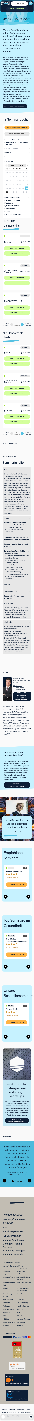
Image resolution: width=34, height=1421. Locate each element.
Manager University (13, 1254)
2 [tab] (15, 1181)
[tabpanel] (17, 1160)
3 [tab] (18, 1181)
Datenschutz (21, 1409)
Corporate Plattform (10, 1277)
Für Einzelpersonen (13, 1231)
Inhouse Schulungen (13, 1240)
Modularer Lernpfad (24, 1283)
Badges (5, 1288)
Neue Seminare (8, 1299)
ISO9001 (20, 1309)
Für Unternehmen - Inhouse (17, 128)
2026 (21, 165)
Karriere (20, 1316)
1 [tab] (13, 1181)
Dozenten (20, 1299)
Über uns (6, 1326)
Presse (5, 1316)
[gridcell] (6, 172)
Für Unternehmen (12, 1236)
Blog (18, 1312)
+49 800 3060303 (20, 689)
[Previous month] (6, 165)
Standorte (6, 1303)
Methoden (6, 1306)
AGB (28, 1409)
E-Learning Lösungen (14, 1250)
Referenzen (21, 1322)
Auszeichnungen (8, 1309)
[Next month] (27, 165)
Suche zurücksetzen (17, 134)
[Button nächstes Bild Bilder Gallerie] (29, 1180)
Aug (12, 165)
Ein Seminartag (22, 1303)
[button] (19, 3)
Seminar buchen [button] (17, 253)
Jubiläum (6, 1319)
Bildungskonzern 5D (10, 1322)
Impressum (12, 1409)
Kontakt (20, 1326)
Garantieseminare (23, 1294)
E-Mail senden (17, 686)
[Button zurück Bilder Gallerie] (6, 897)
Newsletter (6, 1312)
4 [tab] (21, 1181)
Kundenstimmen (23, 1306)
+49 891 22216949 (20, 688)
